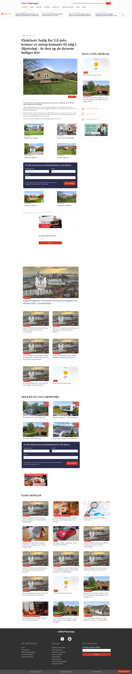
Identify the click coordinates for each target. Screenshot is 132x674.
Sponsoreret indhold (57, 663)
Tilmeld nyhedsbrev (123, 671)
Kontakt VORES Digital (27, 654)
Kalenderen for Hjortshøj (58, 652)
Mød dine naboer (67, 7)
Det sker (47, 7)
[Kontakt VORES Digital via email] (70, 639)
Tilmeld (108, 3)
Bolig (32, 7)
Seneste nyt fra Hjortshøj (58, 647)
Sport (78, 7)
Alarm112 (24, 7)
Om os (23, 647)
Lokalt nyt (56, 7)
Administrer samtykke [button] (27, 657)
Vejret (84, 7)
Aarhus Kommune (56, 659)
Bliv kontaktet (69, 183)
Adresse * (27, 175)
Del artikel (71, 96)
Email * (53, 168)
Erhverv (39, 7)
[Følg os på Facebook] (62, 639)
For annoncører (25, 650)
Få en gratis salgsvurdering (59, 661)
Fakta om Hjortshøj (57, 654)
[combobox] (24, 457)
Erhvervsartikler (56, 657)
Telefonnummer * (29, 168)
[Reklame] (50, 222)
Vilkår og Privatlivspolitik (28, 652)
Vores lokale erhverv (57, 650)
